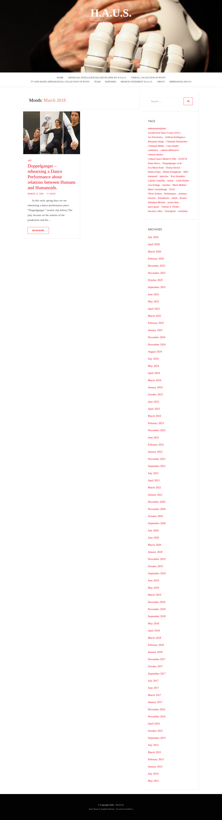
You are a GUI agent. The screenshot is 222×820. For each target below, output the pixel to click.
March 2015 (154, 752)
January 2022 (155, 451)
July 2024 (153, 358)
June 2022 (153, 437)
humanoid (152, 176)
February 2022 (156, 444)
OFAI (172, 189)
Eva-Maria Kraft (156, 167)
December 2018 (156, 602)
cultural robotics (155, 154)
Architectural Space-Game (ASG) (164, 132)
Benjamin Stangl (156, 141)
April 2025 (154, 308)
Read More (38, 230)
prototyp (183, 193)
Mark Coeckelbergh (157, 189)
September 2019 (157, 573)
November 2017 (157, 659)
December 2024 (156, 337)
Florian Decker (173, 167)
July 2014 (153, 773)
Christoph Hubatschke (176, 141)
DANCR (182, 159)
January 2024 (155, 387)
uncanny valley (155, 211)
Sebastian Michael (156, 202)
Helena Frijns (154, 172)
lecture (170, 180)
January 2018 (155, 651)
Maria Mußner (179, 185)
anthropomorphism (157, 128)
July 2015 (153, 744)
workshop (182, 211)
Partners (110, 81)
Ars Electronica (155, 137)
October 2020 (155, 516)
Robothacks (163, 198)
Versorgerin (170, 211)
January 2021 (155, 494)
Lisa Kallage (154, 185)
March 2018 (154, 637)
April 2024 (154, 373)
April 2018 (154, 630)
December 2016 (156, 709)
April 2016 (154, 723)
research (152, 198)
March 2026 (154, 251)
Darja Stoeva (154, 163)
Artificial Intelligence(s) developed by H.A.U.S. (97, 77)
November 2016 (157, 716)
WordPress (129, 809)
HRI (185, 172)
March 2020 (154, 544)
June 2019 (153, 580)
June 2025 (153, 294)
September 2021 (157, 466)
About (161, 81)
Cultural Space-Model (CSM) (162, 159)
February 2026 (156, 258)
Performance (170, 193)
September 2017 (157, 673)
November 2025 (157, 272)
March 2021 (154, 487)
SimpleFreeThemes (108, 809)
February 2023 (156, 423)
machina (166, 185)
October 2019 (155, 566)
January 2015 (155, 766)
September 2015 (157, 737)
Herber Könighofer (172, 172)
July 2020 (153, 530)
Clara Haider (172, 146)
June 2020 (153, 537)
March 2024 (154, 380)
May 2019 (153, 587)
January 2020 (155, 551)
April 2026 (154, 244)
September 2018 (157, 616)
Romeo (183, 198)
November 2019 (157, 559)
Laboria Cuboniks (156, 180)
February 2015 (156, 759)
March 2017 (154, 695)
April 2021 (154, 480)
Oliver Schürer (155, 193)
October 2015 (155, 730)
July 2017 (153, 680)
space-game (153, 206)
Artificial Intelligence (175, 137)
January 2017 (155, 702)
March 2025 (154, 315)
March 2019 (154, 594)
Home (60, 77)
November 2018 (157, 609)
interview (164, 176)
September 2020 (157, 523)
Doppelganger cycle (172, 163)
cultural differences (170, 150)
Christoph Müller (156, 146)
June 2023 (153, 401)
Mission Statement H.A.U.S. (137, 81)
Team (97, 81)
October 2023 (155, 394)
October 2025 (155, 280)
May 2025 (153, 301)
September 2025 (157, 287)
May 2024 (153, 365)
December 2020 (156, 501)
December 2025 (156, 265)
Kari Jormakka (178, 176)
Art (30, 160)
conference (153, 150)
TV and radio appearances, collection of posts (60, 81)
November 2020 (157, 509)
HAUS (53, 194)
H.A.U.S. (111, 13)
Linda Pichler (182, 180)
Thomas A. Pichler (170, 206)
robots (174, 198)
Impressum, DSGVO (180, 81)
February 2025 (156, 322)
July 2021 (153, 473)
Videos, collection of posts (148, 77)
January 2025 (155, 330)
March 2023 (154, 415)
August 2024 (155, 351)
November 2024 (157, 344)
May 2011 (153, 780)
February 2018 (156, 644)
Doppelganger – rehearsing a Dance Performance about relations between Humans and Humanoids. (52, 176)
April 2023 (154, 408)
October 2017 (155, 666)
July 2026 (153, 237)
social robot (173, 202)
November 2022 (157, 430)
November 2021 (157, 458)
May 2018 (153, 623)
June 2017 (153, 687)
